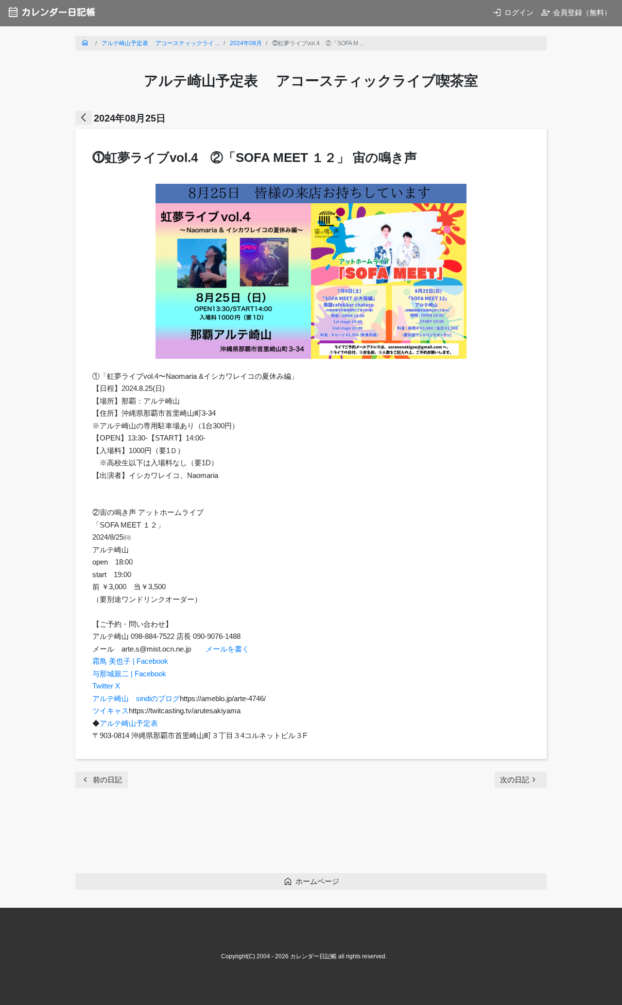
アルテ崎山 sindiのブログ (136, 698)
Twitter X (106, 686)
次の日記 (519, 779)
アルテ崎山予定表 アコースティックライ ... (161, 43)
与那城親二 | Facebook (129, 674)
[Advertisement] (252, 834)
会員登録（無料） (576, 12)
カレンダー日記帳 (51, 12)
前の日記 (101, 779)
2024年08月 (246, 43)
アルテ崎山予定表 (129, 723)
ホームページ (311, 881)
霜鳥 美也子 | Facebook (130, 661)
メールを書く (227, 649)
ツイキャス (110, 710)
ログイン (513, 12)
